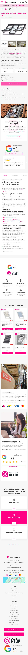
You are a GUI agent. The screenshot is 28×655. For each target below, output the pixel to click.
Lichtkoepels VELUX (14, 610)
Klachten (14, 597)
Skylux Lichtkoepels (14, 612)
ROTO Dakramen (14, 606)
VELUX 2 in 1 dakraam (14, 614)
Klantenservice (14, 588)
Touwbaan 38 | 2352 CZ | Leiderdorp (15, 562)
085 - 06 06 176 (15, 565)
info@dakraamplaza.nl (15, 567)
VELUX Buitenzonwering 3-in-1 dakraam (11, 219)
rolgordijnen (11, 53)
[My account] (23, 2)
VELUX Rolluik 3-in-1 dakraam (9, 217)
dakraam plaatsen (19, 5)
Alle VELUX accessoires (14, 624)
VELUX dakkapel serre (14, 622)
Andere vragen (13, 544)
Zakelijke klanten (14, 634)
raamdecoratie (19, 53)
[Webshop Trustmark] (6, 9)
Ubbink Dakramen (14, 608)
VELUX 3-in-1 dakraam (14, 616)
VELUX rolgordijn (14, 618)
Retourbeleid (14, 595)
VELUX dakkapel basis (14, 620)
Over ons (14, 590)
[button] (20, 2)
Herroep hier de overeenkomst (14, 629)
